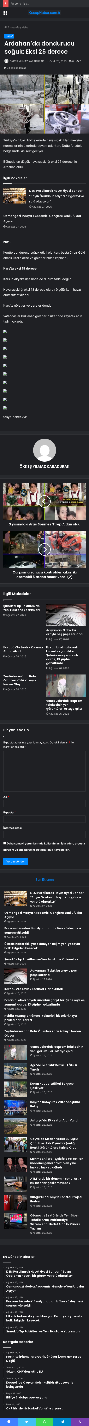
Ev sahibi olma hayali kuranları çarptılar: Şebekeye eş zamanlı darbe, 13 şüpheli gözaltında (62, 655)
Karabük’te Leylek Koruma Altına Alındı (23, 649)
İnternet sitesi (12, 828)
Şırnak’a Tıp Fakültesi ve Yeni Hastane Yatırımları (21, 608)
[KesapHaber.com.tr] (44, 12)
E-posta (9, 812)
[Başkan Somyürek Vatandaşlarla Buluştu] (15, 1107)
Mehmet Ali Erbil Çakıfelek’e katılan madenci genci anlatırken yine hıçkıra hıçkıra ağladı (56, 1163)
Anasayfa (13, 27)
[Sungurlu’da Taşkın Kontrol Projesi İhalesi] (15, 1202)
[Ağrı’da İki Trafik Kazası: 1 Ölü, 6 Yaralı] (15, 1071)
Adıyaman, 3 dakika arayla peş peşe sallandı (64, 632)
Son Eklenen (44, 880)
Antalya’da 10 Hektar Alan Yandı (54, 1120)
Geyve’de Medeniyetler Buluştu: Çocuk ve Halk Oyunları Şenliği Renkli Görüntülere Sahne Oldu (54, 1143)
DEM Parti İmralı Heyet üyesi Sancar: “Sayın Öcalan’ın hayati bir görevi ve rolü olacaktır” (56, 196)
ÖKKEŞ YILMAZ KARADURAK (27, 61)
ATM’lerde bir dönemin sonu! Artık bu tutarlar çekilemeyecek (55, 1181)
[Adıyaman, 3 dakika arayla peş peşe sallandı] (66, 615)
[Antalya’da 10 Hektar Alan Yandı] (15, 1126)
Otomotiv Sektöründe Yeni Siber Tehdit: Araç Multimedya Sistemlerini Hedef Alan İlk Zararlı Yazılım (55, 1222)
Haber (26, 27)
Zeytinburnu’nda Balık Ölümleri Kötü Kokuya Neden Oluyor (19, 680)
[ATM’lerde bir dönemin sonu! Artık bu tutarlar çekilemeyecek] (15, 1184)
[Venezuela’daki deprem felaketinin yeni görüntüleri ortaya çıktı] (66, 685)
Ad (6, 797)
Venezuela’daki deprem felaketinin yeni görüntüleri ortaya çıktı (64, 705)
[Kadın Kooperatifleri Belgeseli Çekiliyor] (15, 1089)
